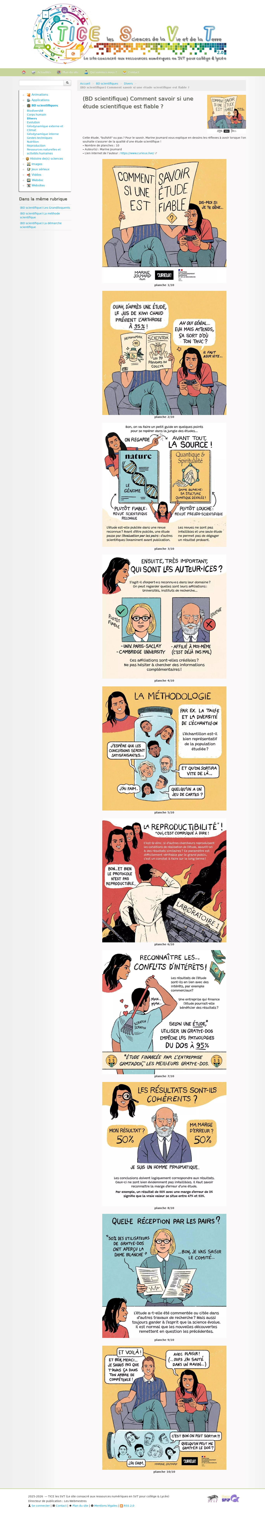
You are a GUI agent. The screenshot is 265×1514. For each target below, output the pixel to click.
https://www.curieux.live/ (137, 153)
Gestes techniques (39, 137)
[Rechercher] (67, 83)
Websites (38, 185)
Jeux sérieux (40, 169)
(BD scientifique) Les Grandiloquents (45, 207)
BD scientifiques (107, 83)
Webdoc (37, 180)
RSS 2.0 (128, 1505)
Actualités (44, 72)
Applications (40, 100)
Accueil (85, 83)
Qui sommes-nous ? (103, 72)
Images (36, 164)
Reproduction (36, 145)
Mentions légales (105, 1505)
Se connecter (40, 1505)
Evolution (33, 122)
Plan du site (70, 72)
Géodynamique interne (43, 134)
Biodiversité (35, 110)
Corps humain (36, 114)
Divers (128, 83)
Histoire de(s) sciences (46, 158)
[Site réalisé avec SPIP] (214, 1499)
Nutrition (33, 141)
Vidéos (36, 174)
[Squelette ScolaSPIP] (232, 1499)
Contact (133, 72)
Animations (39, 94)
